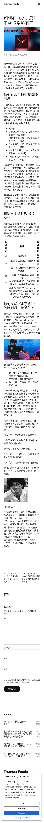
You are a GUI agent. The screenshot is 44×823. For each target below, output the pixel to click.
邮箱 (6, 658)
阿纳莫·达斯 (9, 506)
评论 (6, 618)
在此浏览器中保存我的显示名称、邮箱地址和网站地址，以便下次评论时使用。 (23, 681)
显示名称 (7, 648)
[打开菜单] (38, 4)
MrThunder (13, 55)
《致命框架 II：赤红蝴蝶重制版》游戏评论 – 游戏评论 (11, 577)
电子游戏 (23, 55)
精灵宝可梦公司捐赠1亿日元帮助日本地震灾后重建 (17, 745)
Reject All (21, 808)
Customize (21, 803)
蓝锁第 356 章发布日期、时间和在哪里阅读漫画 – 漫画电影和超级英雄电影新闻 (18, 734)
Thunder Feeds (11, 3)
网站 (5, 669)
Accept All (21, 813)
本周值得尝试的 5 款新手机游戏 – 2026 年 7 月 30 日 (18, 755)
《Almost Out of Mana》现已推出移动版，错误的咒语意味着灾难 (31, 577)
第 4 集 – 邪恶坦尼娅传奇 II (15, 722)
